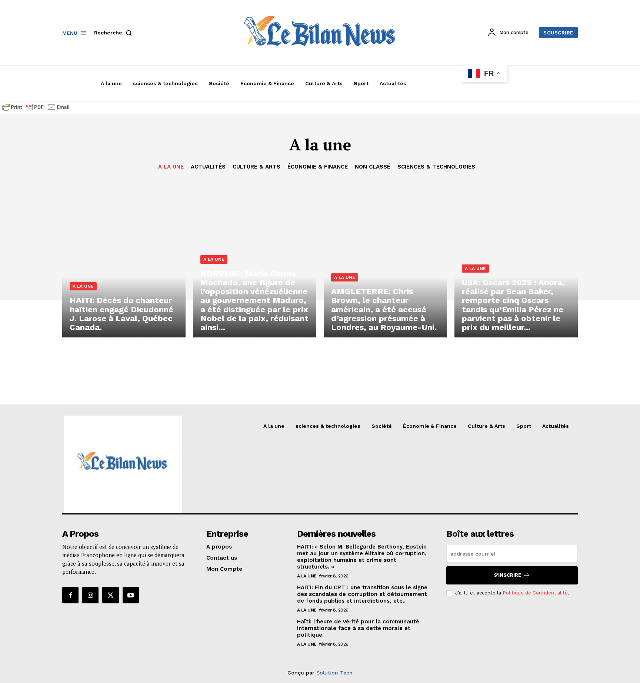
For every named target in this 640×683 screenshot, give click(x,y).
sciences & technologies (436, 166)
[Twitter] (110, 595)
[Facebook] (70, 595)
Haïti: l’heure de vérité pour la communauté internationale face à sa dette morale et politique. (358, 628)
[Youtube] (131, 595)
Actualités (208, 166)
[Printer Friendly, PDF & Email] (36, 110)
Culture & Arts (256, 166)
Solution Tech (334, 673)
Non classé (372, 166)
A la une (171, 166)
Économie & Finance (317, 166)
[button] (114, 32)
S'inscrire (507, 575)
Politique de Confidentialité (535, 593)
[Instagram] (90, 595)
